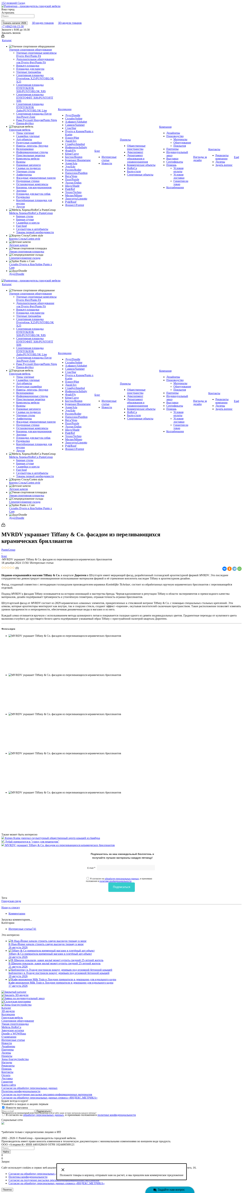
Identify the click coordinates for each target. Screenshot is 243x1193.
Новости (6, 1043)
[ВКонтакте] (224, 569)
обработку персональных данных (122, 878)
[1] (2, 567)
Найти (6, 1151)
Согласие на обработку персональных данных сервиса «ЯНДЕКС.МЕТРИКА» (49, 1097)
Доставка (7, 1078)
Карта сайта (8, 1084)
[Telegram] (234, 569)
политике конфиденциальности (115, 881)
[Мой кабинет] (2, 36)
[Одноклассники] (229, 569)
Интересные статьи (13, 1039)
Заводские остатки (12, 1030)
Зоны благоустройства (15, 1059)
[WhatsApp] (239, 569)
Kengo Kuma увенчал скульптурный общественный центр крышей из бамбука (52, 838)
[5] (13, 567)
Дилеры (6, 1052)
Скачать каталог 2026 (14, 23)
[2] (5, 567)
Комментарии (17, 913)
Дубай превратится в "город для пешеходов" (32, 841)
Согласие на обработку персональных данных (29, 1088)
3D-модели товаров (70, 22)
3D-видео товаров (43, 22)
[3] (8, 567)
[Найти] (2, 20)
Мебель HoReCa (11, 1027)
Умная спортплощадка (15, 1023)
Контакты (7, 1072)
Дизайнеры (8, 1046)
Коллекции (8, 1014)
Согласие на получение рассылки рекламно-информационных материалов (46, 1094)
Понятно (7, 1189)
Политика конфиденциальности (20, 1091)
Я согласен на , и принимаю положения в (119, 879)
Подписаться (121, 887)
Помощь (6, 1068)
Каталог (6, 1007)
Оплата (5, 1075)
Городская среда (11, 901)
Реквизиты (8, 1065)
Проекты (6, 1055)
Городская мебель (12, 1017)
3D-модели (8, 1011)
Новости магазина (16, 1107)
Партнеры (7, 1049)
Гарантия (7, 1081)
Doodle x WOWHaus (13, 1033)
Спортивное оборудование (17, 1020)
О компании (8, 1036)
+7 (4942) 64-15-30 (12, 26)
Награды (6, 1062)
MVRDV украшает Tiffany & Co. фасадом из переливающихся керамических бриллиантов (60, 845)
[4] (10, 567)
